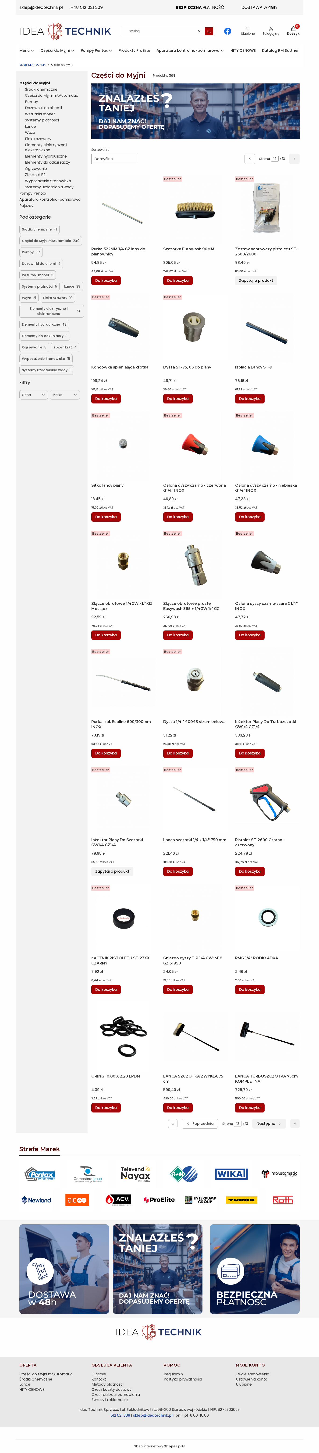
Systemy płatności (42, 120)
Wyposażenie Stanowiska (48, 181)
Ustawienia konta (251, 1379)
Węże (30, 132)
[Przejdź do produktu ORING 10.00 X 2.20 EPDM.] (123, 1037)
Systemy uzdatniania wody (49, 187)
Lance (30, 126)
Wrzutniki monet (40, 114)
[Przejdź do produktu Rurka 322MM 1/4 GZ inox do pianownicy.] (123, 209)
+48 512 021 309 (86, 7)
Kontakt (99, 1379)
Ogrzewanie (36, 168)
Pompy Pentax (32, 193)
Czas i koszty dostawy (111, 1389)
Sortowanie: (100, 149)
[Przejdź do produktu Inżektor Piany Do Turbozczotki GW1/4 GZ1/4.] (267, 682)
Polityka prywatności (183, 1379)
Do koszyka (106, 280)
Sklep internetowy (157, 1446)
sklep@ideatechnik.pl (152, 1415)
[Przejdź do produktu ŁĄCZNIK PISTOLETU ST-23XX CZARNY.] (123, 919)
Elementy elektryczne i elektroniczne (46, 147)
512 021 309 (120, 1415)
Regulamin (173, 1374)
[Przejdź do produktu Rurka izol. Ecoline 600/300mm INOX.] (123, 682)
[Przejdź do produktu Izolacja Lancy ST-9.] (267, 328)
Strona (264, 158)
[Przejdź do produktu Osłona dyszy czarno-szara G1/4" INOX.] (267, 564)
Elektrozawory (38, 138)
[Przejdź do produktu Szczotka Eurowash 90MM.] (195, 209)
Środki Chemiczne (35, 1379)
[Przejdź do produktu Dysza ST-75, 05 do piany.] (195, 328)
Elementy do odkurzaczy (47, 162)
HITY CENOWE (32, 1389)
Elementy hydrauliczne (46, 156)
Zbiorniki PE (35, 174)
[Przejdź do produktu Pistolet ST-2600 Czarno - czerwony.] (267, 800)
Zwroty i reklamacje (110, 1399)
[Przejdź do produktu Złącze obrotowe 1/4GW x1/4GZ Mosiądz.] (123, 564)
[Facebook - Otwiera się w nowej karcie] (228, 31)
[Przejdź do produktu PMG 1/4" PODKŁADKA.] (267, 919)
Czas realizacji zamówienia (116, 1394)
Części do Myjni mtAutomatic (51, 95)
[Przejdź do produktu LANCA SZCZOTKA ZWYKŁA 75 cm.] (195, 1037)
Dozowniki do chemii (43, 107)
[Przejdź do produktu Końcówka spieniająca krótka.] (123, 328)
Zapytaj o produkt (256, 280)
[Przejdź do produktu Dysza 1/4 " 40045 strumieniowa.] (195, 682)
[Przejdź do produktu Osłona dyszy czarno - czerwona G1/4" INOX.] (195, 446)
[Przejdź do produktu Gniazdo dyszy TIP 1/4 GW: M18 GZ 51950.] (195, 919)
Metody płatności (108, 1384)
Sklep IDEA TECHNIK (32, 65)
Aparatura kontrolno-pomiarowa (50, 199)
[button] (209, 31)
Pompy (31, 101)
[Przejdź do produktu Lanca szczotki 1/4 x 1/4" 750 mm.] (195, 800)
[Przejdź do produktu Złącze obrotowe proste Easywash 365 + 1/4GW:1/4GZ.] (195, 564)
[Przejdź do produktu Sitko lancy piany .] (123, 446)
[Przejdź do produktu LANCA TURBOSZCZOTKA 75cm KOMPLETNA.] (267, 1037)
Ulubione (244, 1384)
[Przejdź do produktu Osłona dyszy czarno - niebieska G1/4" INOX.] (267, 446)
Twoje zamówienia (252, 1374)
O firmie (99, 1374)
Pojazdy (26, 205)
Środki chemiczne (41, 89)
